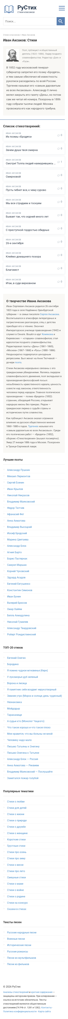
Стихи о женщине (17, 833)
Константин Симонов (19, 590)
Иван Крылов (15, 489)
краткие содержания (42, 992)
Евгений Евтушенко (18, 583)
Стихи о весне (15, 864)
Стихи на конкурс (17, 902)
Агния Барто (14, 552)
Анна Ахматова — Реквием (23, 765)
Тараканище (14, 714)
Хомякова (47, 334)
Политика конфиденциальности (20, 1011)
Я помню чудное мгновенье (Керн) (27, 670)
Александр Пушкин (18, 470)
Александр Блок (16, 545)
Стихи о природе (17, 820)
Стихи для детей (16, 807)
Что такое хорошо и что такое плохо (28, 727)
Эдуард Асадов (16, 577)
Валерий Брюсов (17, 602)
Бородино (13, 664)
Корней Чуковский (18, 571)
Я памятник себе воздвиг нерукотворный (31, 689)
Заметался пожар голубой (22, 778)
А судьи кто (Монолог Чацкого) (25, 721)
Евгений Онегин (16, 657)
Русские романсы (17, 951)
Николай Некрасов (18, 495)
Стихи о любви (16, 801)
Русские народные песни (21, 932)
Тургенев (33, 426)
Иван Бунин (14, 596)
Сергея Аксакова (49, 314)
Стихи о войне (15, 890)
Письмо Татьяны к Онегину (23, 746)
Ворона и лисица (17, 683)
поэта (18, 362)
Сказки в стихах (16, 909)
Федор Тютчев (15, 507)
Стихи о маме (15, 883)
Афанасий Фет (15, 514)
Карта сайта (44, 1011)
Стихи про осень (16, 852)
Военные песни (16, 938)
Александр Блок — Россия (22, 759)
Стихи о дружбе (16, 826)
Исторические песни (19, 945)
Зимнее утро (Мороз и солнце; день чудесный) (34, 695)
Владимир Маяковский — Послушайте (30, 771)
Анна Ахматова (16, 520)
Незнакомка (14, 702)
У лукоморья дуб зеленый (22, 676)
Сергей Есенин (15, 482)
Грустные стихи (16, 845)
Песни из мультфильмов (21, 957)
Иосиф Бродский (17, 533)
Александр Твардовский (21, 628)
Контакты (46, 1007)
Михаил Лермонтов (18, 476)
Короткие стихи (16, 839)
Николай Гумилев (17, 621)
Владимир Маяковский (21, 501)
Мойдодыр (13, 708)
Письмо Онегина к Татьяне (23, 752)
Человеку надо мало (19, 740)
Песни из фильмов (18, 964)
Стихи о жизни (15, 814)
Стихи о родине (16, 896)
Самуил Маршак (17, 564)
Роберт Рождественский (21, 634)
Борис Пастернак (17, 558)
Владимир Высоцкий (19, 526)
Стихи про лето (16, 871)
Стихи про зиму (16, 858)
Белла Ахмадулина (18, 615)
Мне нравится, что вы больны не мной (30, 733)
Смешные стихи (16, 877)
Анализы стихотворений (16, 992)
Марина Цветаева (17, 539)
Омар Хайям (14, 609)
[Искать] (61, 21)
